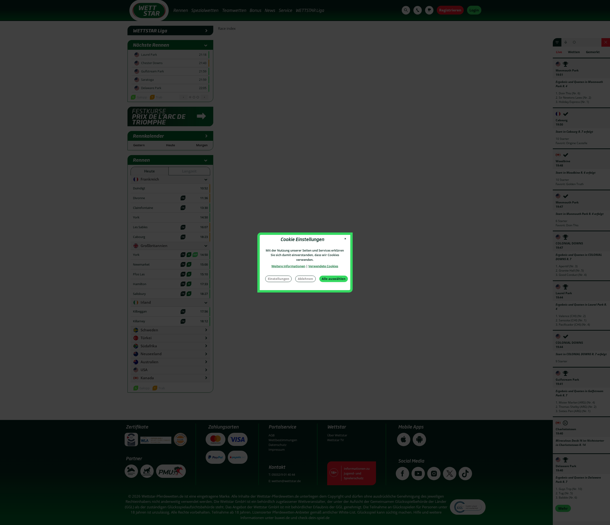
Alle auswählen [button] (334, 279)
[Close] (345, 239)
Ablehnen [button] (305, 279)
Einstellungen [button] (278, 279)
